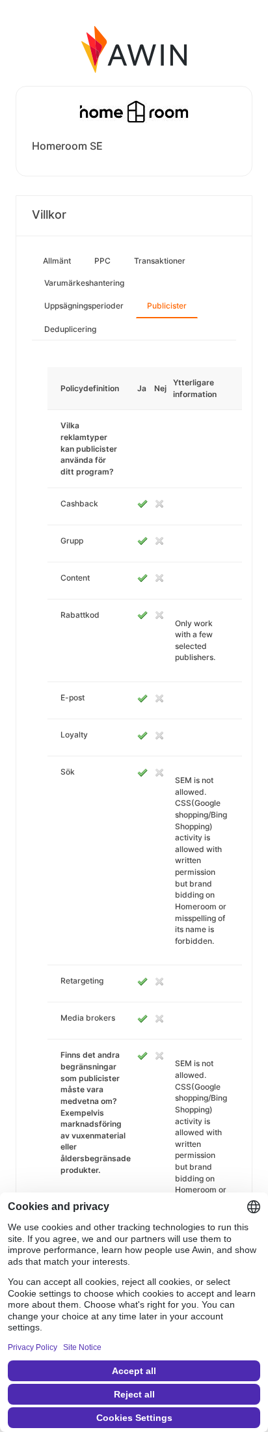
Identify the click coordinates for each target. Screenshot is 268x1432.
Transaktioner (159, 261)
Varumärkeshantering (84, 283)
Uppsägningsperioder (84, 305)
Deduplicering (70, 329)
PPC (102, 261)
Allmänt (57, 261)
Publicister (167, 305)
